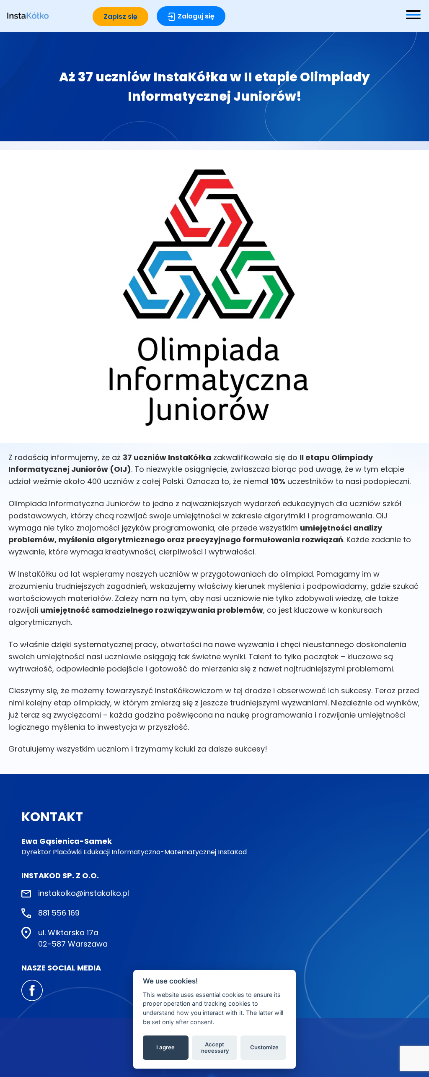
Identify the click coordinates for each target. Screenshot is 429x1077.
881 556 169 (59, 913)
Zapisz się (120, 16)
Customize (264, 1047)
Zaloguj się (196, 16)
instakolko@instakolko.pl (83, 893)
